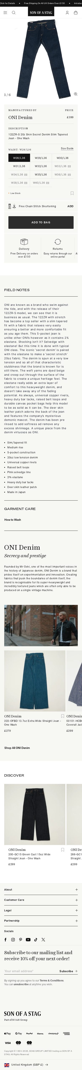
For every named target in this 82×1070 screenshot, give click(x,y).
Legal (7, 910)
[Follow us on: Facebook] (5, 939)
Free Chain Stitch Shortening (46, 206)
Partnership (12, 920)
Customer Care (14, 900)
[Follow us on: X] (43, 939)
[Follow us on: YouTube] (28, 939)
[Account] (67, 12)
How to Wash (12, 520)
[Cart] (75, 12)
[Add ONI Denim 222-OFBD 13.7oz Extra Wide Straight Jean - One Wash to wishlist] (62, 716)
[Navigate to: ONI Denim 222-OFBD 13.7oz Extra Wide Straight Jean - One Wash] (34, 681)
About (8, 889)
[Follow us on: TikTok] (35, 939)
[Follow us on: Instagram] (13, 939)
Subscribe (66, 971)
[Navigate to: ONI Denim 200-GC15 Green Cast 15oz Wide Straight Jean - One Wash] (34, 814)
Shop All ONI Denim (17, 748)
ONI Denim (20, 117)
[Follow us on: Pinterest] (20, 939)
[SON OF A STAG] (41, 12)
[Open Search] (13, 12)
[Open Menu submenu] (5, 12)
